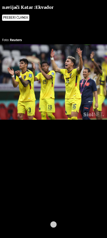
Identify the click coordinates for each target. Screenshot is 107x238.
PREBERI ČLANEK (15, 17)
